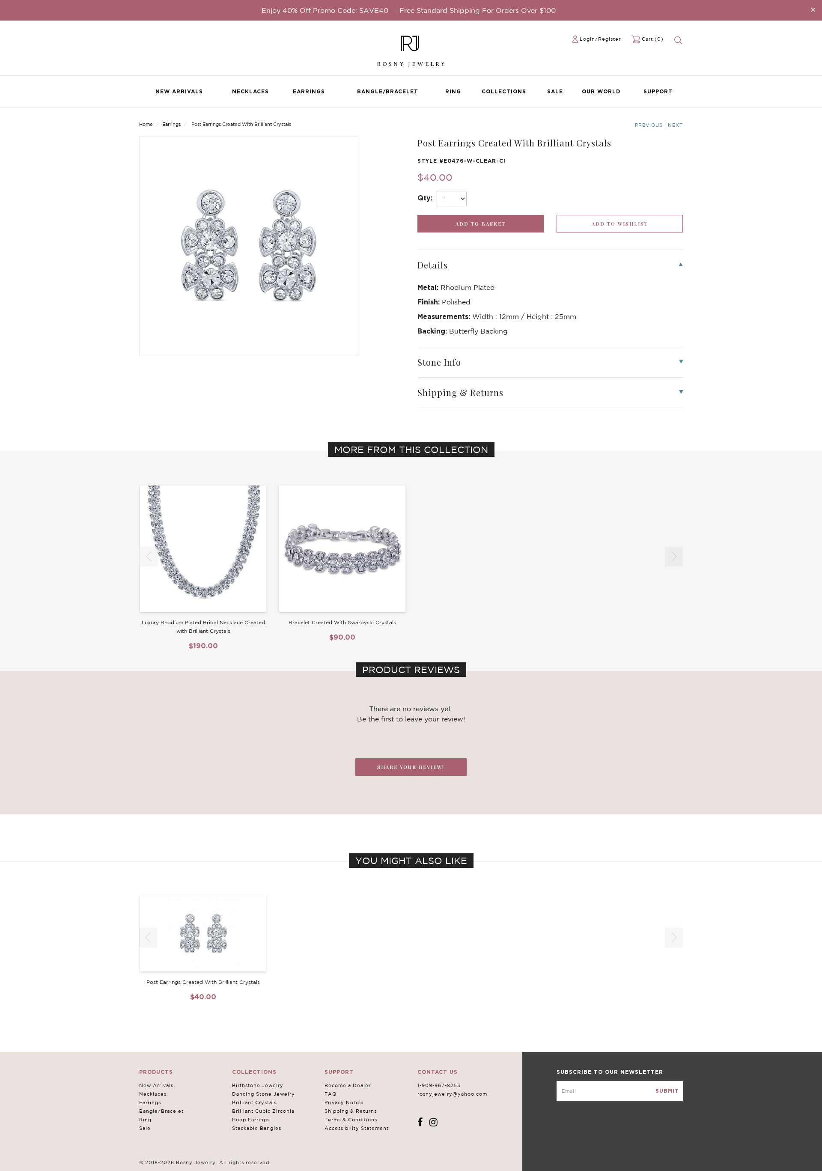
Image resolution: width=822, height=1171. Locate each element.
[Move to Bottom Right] (73, 1164)
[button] (674, 556)
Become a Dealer (348, 1085)
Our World (601, 91)
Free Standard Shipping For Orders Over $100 (477, 10)
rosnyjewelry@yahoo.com (452, 1094)
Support (658, 91)
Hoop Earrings (251, 1119)
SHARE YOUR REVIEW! (410, 767)
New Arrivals (179, 91)
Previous (649, 125)
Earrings (309, 91)
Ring (453, 91)
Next (675, 125)
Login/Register (600, 39)
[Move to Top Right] (73, 1160)
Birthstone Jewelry (257, 1085)
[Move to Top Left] (69, 1160)
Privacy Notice (344, 1102)
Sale (555, 91)
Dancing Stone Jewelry (263, 1094)
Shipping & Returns (351, 1111)
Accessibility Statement (357, 1128)
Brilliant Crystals (254, 1102)
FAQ (331, 1094)
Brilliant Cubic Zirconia (263, 1111)
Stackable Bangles (256, 1128)
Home (146, 124)
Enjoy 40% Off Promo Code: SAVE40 (325, 10)
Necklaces (250, 91)
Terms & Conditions (351, 1119)
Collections (504, 91)
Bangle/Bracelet (387, 91)
